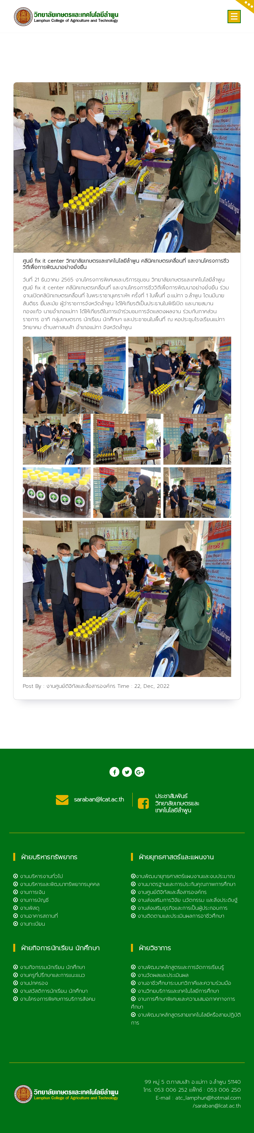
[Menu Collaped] (234, 16)
